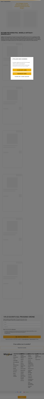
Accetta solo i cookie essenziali (22, 76)
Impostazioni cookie (21, 73)
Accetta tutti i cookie (22, 70)
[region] (22, 68)
